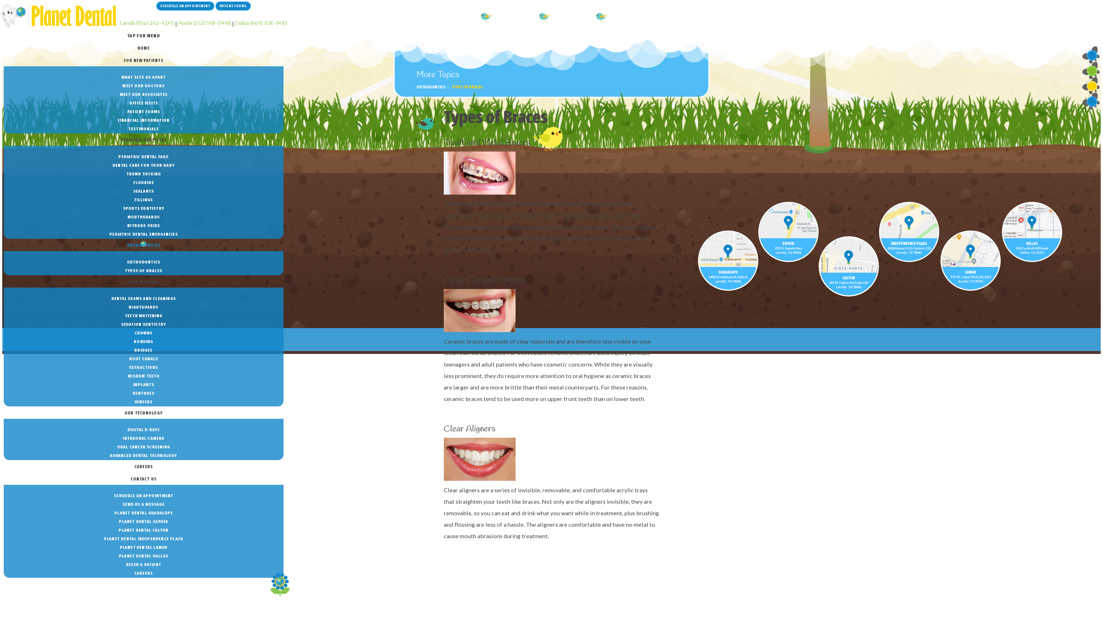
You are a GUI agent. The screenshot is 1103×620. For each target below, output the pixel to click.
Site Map (97, 582)
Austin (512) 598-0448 (204, 23)
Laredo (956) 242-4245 (147, 23)
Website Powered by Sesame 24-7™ (44, 582)
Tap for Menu (143, 36)
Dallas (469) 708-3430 (261, 23)
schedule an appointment (185, 6)
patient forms (233, 6)
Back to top (250, 583)
